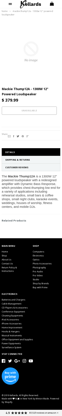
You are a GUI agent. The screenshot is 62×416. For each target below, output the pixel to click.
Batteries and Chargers (13, 299)
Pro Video (38, 275)
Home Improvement (12, 327)
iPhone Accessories (11, 323)
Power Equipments (11, 343)
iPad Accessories (10, 319)
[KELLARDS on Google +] (17, 361)
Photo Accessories (42, 263)
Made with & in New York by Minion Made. (25, 398)
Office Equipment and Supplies (17, 339)
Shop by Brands (41, 283)
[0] (51, 4)
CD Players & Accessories (15, 307)
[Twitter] (18, 136)
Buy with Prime (40, 287)
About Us (6, 259)
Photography (39, 267)
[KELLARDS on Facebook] (3, 361)
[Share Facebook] (13, 136)
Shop (4, 255)
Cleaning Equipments (12, 315)
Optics (36, 259)
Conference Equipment (13, 311)
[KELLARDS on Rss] (31, 361)
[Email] (9, 136)
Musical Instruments (12, 335)
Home (5, 11)
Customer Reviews (16, 167)
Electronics (38, 255)
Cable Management (11, 303)
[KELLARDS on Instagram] (24, 361)
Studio (36, 279)
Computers (38, 251)
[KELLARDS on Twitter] (10, 361)
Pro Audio (38, 271)
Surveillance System (12, 347)
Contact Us (7, 263)
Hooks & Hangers (11, 331)
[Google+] (27, 136)
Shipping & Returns (17, 159)
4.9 (8, 413)
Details (10, 152)
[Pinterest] (23, 136)
